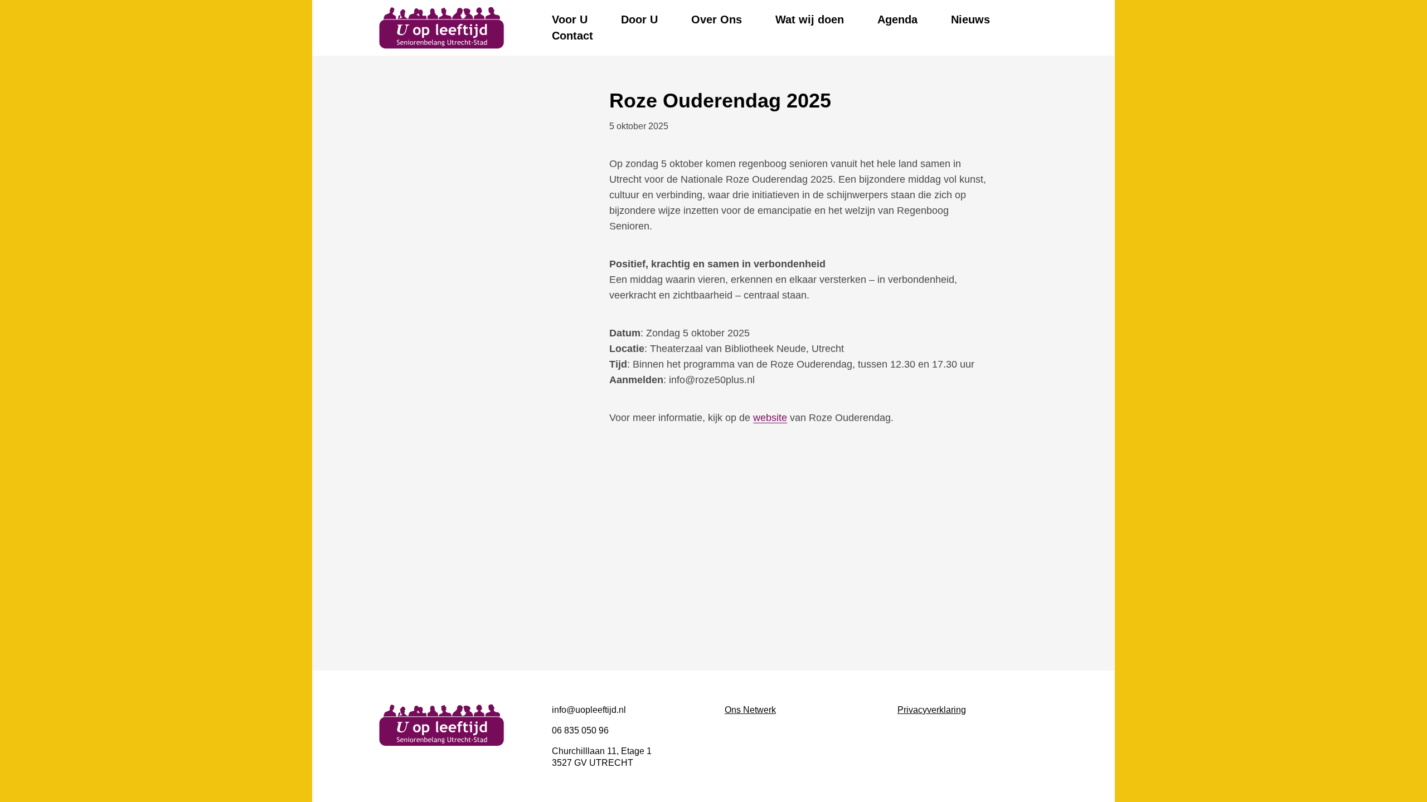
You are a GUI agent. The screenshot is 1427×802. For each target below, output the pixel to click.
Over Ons (716, 19)
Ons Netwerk (750, 710)
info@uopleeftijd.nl (589, 710)
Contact (572, 36)
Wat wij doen (809, 19)
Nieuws (970, 19)
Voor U (570, 19)
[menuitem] (570, 20)
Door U (639, 19)
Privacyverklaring (931, 710)
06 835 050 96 (580, 730)
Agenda (897, 19)
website (770, 417)
